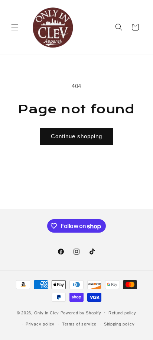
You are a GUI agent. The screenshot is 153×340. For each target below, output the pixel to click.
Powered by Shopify (81, 312)
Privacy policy (40, 324)
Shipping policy (119, 324)
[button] (15, 27)
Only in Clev (46, 312)
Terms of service (79, 324)
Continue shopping (76, 136)
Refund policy (122, 313)
